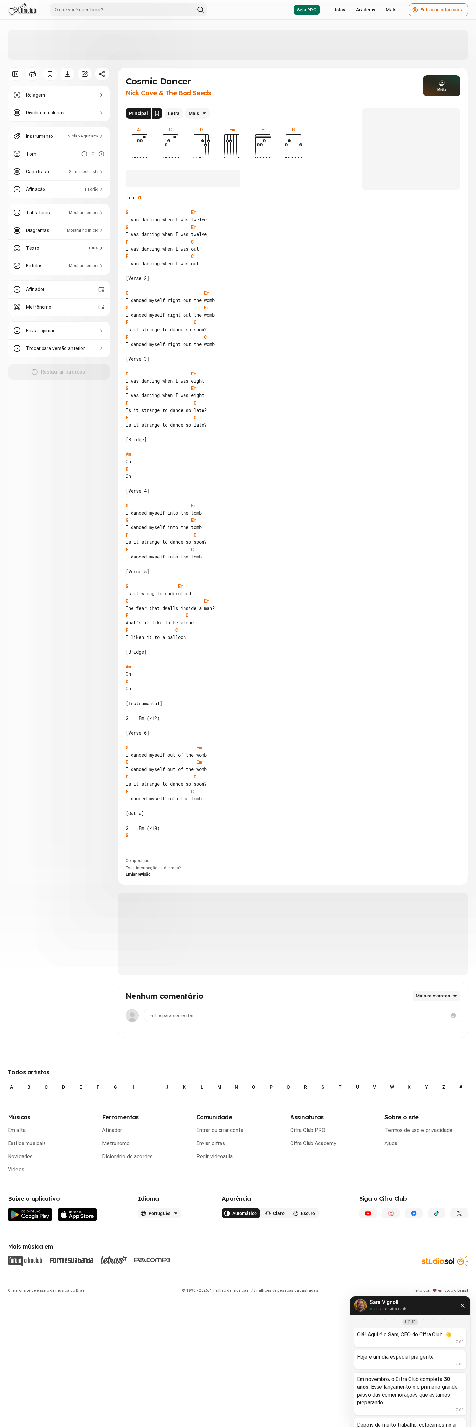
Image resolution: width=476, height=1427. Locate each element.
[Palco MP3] (152, 1260)
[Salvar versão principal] (157, 113)
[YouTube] (368, 1213)
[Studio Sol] (445, 1261)
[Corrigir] (84, 74)
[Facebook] (414, 1213)
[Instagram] (391, 1213)
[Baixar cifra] (67, 74)
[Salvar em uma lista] (50, 74)
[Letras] (114, 1260)
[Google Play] (30, 1214)
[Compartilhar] (102, 74)
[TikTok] (437, 1213)
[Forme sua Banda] (71, 1259)
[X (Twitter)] (459, 1213)
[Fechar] (462, 1305)
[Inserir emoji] (453, 1015)
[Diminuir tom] (84, 154)
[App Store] (77, 1214)
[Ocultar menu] (15, 74)
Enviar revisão (138, 874)
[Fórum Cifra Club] (25, 1261)
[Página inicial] (22, 10)
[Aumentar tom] (101, 154)
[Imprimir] (32, 74)
